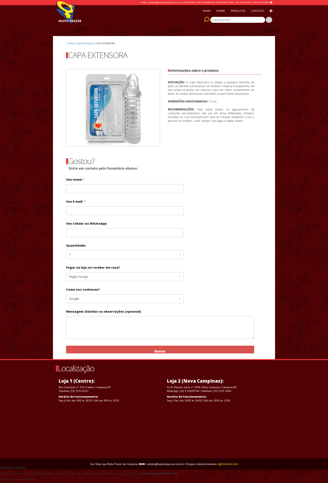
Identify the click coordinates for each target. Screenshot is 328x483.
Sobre (220, 11)
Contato (257, 11)
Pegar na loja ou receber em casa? (93, 267)
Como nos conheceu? (83, 289)
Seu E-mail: (76, 201)
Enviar (160, 351)
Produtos (238, 11)
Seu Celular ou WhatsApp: (86, 223)
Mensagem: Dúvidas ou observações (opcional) (103, 311)
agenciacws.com (228, 464)
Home (207, 11)
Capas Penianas (85, 43)
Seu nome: (75, 179)
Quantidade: (76, 245)
